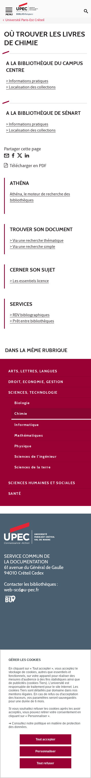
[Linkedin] (27, 157)
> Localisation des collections (31, 88)
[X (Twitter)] (19, 157)
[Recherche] (87, 7)
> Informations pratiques (27, 81)
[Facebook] (13, 157)
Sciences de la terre (32, 467)
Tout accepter (45, 739)
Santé (14, 493)
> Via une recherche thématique (36, 241)
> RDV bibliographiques (30, 315)
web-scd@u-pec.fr (21, 590)
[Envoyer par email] (6, 157)
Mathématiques (28, 435)
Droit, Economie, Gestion (35, 381)
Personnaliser (45, 751)
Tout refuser (45, 763)
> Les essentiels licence (29, 281)
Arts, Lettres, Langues (32, 371)
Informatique (26, 424)
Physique (22, 446)
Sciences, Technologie (32, 392)
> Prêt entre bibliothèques (32, 322)
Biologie (22, 403)
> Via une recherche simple (32, 247)
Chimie (20, 413)
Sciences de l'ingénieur (35, 456)
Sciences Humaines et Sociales (41, 483)
